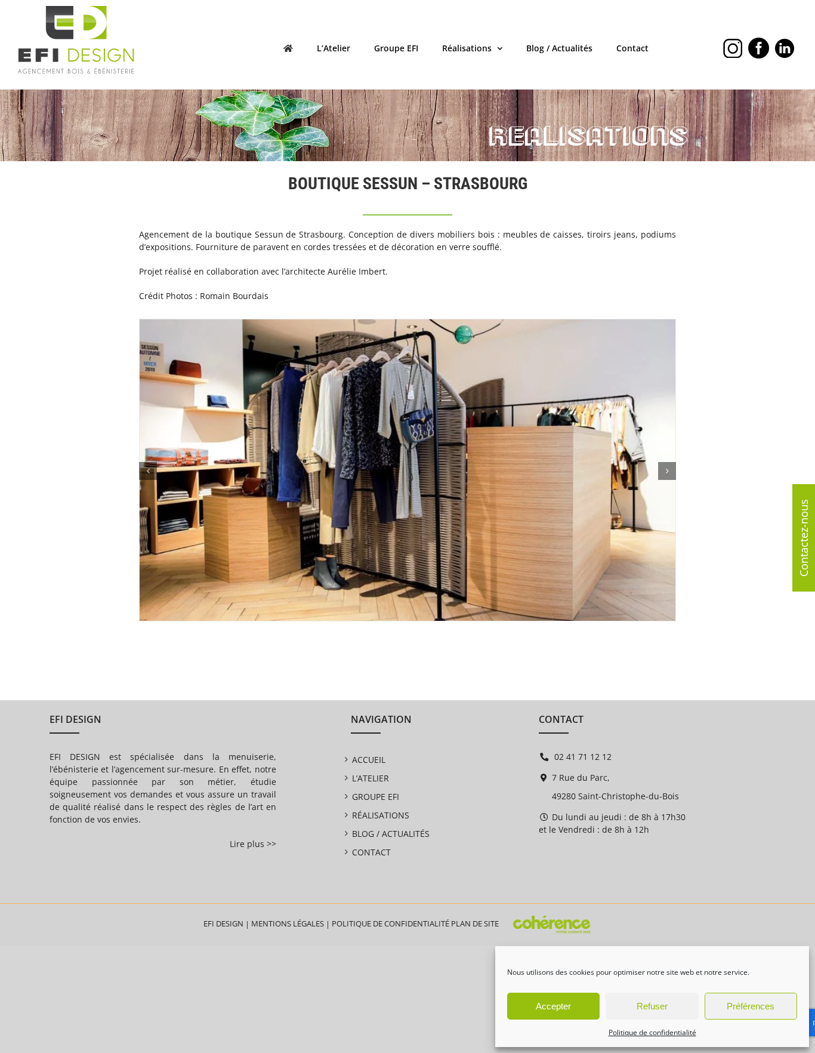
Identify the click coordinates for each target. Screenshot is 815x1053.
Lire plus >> (253, 843)
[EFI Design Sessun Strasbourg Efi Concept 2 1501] (407, 325)
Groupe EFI (375, 796)
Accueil (368, 759)
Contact (371, 852)
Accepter (553, 1006)
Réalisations (380, 815)
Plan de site (475, 923)
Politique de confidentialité (652, 1032)
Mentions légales (287, 923)
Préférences (750, 1006)
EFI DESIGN (223, 923)
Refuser (652, 1006)
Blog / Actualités (391, 833)
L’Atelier (370, 778)
